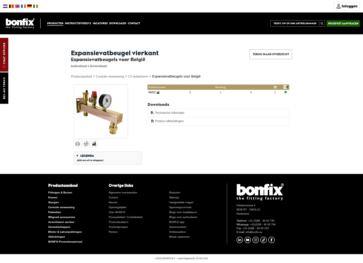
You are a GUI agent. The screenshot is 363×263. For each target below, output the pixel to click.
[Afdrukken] (77, 143)
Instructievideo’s (78, 23)
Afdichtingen (56, 236)
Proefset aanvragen (343, 23)
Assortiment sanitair (61, 221)
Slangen (53, 202)
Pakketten (54, 212)
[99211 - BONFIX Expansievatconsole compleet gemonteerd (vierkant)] (158, 92)
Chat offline (4, 53)
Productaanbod (81, 76)
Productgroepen (118, 226)
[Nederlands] (5, 6)
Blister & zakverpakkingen (65, 231)
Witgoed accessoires (61, 217)
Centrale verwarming (110, 76)
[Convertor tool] (86, 143)
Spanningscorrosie (180, 207)
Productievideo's (118, 221)
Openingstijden (118, 207)
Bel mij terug (4, 88)
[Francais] (23, 6)
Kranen (52, 197)
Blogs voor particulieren (183, 217)
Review (113, 231)
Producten (55, 23)
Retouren (174, 192)
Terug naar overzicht (271, 54)
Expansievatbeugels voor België (176, 76)
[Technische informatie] (94, 143)
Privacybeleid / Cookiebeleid (125, 217)
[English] (17, 6)
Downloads (117, 23)
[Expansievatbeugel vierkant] (101, 112)
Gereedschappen (59, 226)
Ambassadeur (177, 231)
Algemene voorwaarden (123, 192)
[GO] (322, 23)
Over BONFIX (117, 212)
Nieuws (113, 202)
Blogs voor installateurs (183, 212)
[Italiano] (35, 6)
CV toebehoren (138, 76)
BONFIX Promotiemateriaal (65, 241)
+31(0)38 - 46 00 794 (263, 224)
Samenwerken (177, 226)
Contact (134, 23)
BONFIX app (176, 221)
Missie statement (179, 236)
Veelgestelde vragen (181, 202)
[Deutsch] (29, 6)
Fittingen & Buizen (60, 192)
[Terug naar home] (20, 23)
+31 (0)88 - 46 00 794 (261, 220)
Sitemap (174, 197)
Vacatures (100, 23)
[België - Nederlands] (11, 6)
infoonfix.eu (254, 232)
